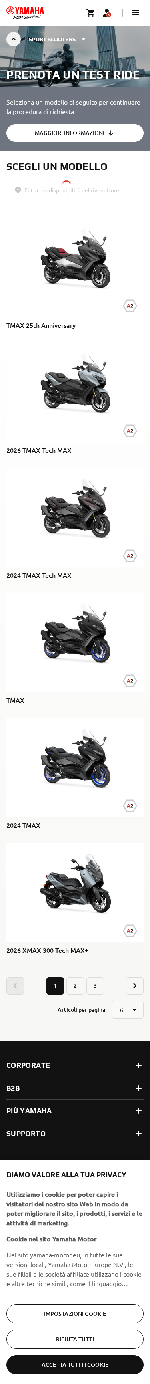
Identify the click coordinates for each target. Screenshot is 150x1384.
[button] (136, 13)
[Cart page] (91, 13)
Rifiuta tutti (75, 1339)
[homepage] (25, 13)
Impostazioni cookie (75, 1313)
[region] (75, 1272)
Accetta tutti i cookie (75, 1364)
